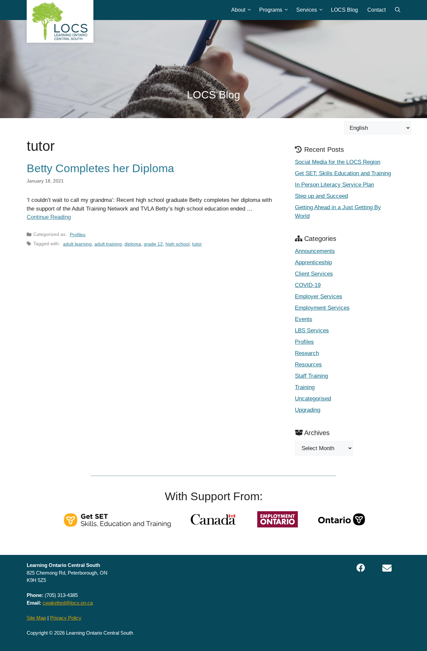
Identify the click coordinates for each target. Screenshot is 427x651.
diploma (132, 244)
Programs (270, 10)
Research (307, 353)
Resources (308, 364)
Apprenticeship (313, 262)
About (238, 10)
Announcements (315, 251)
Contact (376, 10)
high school (177, 244)
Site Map (36, 618)
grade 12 (153, 244)
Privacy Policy (65, 618)
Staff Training (311, 376)
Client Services (314, 274)
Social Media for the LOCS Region (337, 162)
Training (305, 387)
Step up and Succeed (321, 196)
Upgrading (307, 410)
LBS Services (312, 330)
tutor (197, 244)
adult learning (77, 244)
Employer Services (318, 296)
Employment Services (322, 308)
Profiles (77, 234)
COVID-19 (308, 285)
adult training (108, 244)
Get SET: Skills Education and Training (343, 173)
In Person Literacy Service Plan (334, 185)
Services (306, 10)
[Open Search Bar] (397, 10)
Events (303, 319)
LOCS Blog (344, 10)
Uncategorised (313, 398)
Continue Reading (49, 217)
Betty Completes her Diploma (100, 168)
